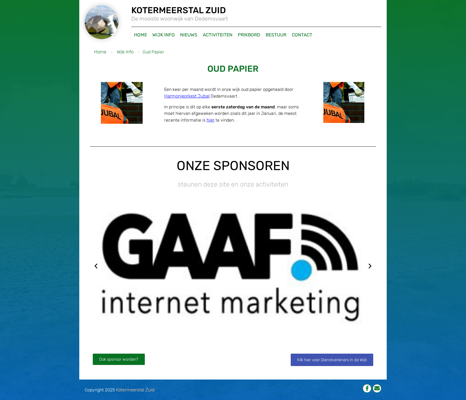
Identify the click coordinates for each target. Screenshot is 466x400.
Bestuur (276, 34)
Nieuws (188, 34)
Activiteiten (217, 34)
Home (140, 34)
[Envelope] (377, 388)
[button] (96, 266)
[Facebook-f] (367, 388)
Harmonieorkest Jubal (187, 96)
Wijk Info (163, 34)
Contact (302, 34)
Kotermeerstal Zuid (135, 389)
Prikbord (249, 34)
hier (210, 120)
